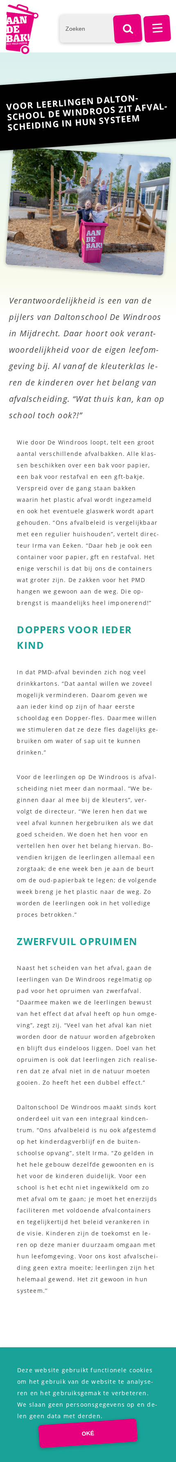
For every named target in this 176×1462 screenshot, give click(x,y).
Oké (87, 1433)
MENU (157, 29)
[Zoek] (128, 29)
